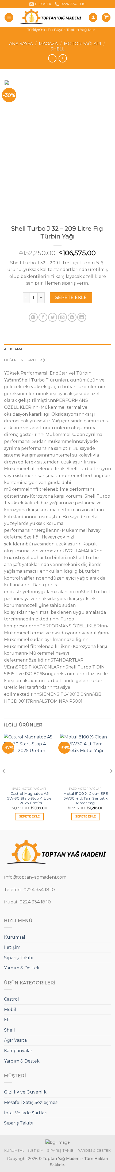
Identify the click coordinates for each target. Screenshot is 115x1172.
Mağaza (48, 43)
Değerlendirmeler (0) (26, 360)
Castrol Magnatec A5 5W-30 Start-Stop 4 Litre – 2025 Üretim (29, 798)
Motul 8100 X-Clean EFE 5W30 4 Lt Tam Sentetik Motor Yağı (85, 798)
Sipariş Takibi (18, 957)
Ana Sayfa (21, 43)
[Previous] (3, 781)
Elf (7, 1019)
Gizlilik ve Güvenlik (25, 1092)
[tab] (57, 349)
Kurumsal (14, 937)
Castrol (11, 999)
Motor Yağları (82, 43)
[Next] (111, 781)
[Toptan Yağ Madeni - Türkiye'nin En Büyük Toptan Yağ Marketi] (51, 17)
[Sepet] (106, 17)
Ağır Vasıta (15, 1040)
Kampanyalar (18, 1050)
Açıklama (13, 349)
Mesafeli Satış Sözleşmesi (31, 1102)
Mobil (10, 1009)
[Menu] (9, 17)
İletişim (12, 947)
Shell (57, 49)
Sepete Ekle (71, 297)
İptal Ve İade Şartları (26, 1112)
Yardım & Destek (22, 967)
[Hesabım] (93, 17)
